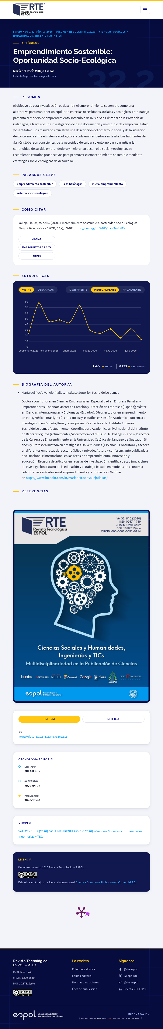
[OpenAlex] (137, 1018)
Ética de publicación (84, 989)
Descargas (46, 289)
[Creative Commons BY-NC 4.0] (22, 992)
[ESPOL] (38, 1016)
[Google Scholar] (104, 1018)
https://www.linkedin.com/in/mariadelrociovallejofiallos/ (67, 478)
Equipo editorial (82, 976)
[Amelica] (86, 1018)
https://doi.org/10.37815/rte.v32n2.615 (100, 228)
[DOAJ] (83, 1018)
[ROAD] (129, 1018)
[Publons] (118, 1018)
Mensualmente (105, 289)
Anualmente (132, 289)
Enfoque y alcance (83, 969)
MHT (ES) (113, 719)
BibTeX (37, 256)
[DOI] (126, 1018)
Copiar (37, 239)
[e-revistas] (99, 1018)
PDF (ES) (49, 719)
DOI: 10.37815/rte (24, 983)
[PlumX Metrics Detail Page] (81, 912)
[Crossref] (114, 1018)
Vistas (26, 289)
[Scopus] (109, 1018)
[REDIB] (95, 1018)
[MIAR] (133, 1018)
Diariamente (78, 289)
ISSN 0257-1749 (22, 972)
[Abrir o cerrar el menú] (145, 9)
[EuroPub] (79, 1018)
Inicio (17, 31)
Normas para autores (85, 982)
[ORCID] (123, 1018)
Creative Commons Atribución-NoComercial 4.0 (105, 882)
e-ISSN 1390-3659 (24, 978)
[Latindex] (91, 1018)
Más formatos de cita (37, 247)
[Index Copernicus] (141, 1018)
